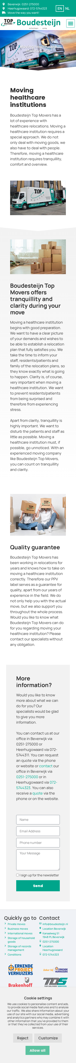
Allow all (37, 1050)
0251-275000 (27, 776)
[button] (70, 23)
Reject (22, 1038)
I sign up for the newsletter (39, 875)
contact (45, 765)
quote (37, 793)
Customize (48, 1038)
